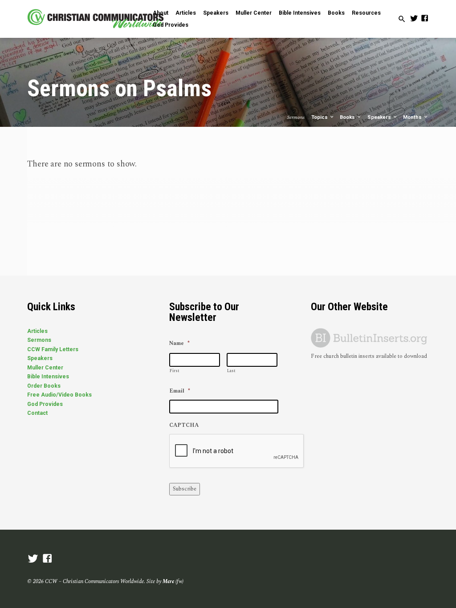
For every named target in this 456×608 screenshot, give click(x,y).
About (160, 13)
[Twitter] (414, 18)
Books (336, 13)
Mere (168, 581)
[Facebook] (424, 18)
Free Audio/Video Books (59, 395)
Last (231, 370)
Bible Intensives (300, 13)
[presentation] (237, 451)
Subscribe (184, 489)
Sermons (39, 340)
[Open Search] (402, 19)
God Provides (170, 25)
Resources (366, 13)
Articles (185, 13)
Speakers (215, 13)
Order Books (44, 386)
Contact (37, 413)
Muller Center (254, 13)
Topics (320, 117)
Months (413, 117)
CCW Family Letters (52, 349)
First (174, 370)
